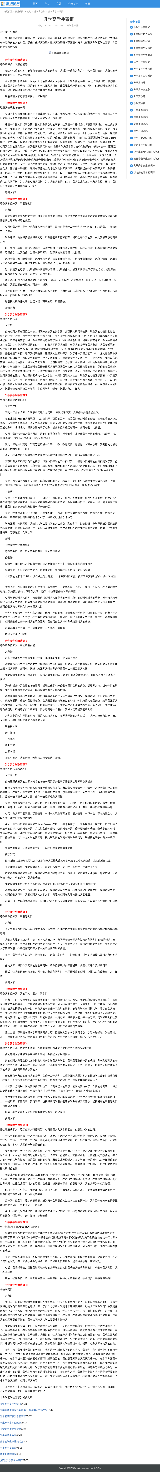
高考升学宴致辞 (142, 62)
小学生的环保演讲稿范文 (146, 151)
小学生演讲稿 (141, 110)
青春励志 (73, 3)
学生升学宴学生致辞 (10, 1422)
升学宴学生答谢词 (143, 55)
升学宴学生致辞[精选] (11, 1441)
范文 (47, 3)
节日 (87, 3)
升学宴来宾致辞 (142, 89)
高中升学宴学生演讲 (10, 1404)
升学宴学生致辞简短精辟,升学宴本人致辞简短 (24, 1410)
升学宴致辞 (39, 11)
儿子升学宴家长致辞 (144, 165)
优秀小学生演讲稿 (143, 145)
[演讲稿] (10, 4)
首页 (35, 3)
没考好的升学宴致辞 (144, 172)
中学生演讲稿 (141, 117)
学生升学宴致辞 (8, 1448)
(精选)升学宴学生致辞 (11, 1460)
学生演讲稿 (139, 103)
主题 (59, 3)
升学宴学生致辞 (8, 1435)
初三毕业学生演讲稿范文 (146, 158)
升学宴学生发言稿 (143, 48)
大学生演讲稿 (141, 124)
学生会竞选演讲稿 (143, 138)
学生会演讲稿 (141, 131)
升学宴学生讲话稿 (143, 69)
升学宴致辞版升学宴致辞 (13, 1416)
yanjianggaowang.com (85, 1468)
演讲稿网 (19, 11)
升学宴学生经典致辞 (10, 1429)
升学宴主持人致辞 (143, 34)
